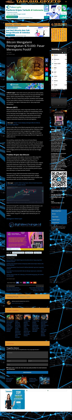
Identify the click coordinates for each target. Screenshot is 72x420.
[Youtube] (31, 283)
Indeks (53, 230)
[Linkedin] (27, 283)
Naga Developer (54, 229)
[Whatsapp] (46, 79)
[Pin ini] (46, 69)
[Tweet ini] (46, 65)
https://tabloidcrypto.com (17, 303)
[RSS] (34, 283)
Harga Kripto (37, 252)
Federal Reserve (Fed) (18, 252)
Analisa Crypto (10, 39)
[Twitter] (20, 283)
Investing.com (62, 90)
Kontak (57, 230)
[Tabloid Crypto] (33, 1)
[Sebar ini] (46, 60)
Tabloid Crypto (24, 296)
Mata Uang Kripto (11, 255)
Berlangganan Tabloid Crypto (14, 218)
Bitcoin (54, 214)
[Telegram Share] (46, 74)
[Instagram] (24, 283)
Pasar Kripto (55, 216)
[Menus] (66, 1)
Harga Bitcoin (29, 252)
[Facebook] (17, 283)
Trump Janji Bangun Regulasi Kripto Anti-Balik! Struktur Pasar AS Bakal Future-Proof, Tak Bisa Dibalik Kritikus (27, 328)
